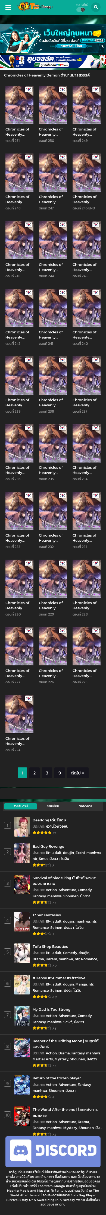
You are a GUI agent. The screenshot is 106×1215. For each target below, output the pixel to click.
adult (56, 853)
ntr (35, 859)
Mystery (61, 1059)
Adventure (67, 890)
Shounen (71, 896)
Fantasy (39, 896)
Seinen (56, 927)
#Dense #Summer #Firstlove (59, 978)
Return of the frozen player (57, 1078)
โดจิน (65, 859)
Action (51, 890)
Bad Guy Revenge (48, 846)
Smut (43, 859)
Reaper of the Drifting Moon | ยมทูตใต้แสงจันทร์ (66, 1044)
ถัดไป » (78, 773)
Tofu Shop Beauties (50, 946)
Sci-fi (67, 1022)
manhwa (93, 853)
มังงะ (68, 990)
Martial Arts (43, 1059)
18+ (48, 853)
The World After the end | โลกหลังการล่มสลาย (65, 1112)
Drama (38, 959)
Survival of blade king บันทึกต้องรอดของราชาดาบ (64, 880)
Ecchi (80, 853)
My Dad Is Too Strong (51, 1009)
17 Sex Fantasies (47, 915)
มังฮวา (54, 859)
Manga (81, 984)
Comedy (85, 890)
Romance (41, 927)
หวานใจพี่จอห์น (57, 826)
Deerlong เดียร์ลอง (49, 820)
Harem (51, 959)
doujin (68, 853)
